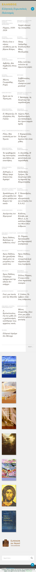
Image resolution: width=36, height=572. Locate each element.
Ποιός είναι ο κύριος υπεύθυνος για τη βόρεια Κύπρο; (10, 45)
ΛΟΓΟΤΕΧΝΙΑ (21, 58)
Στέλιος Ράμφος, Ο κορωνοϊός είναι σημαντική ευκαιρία (25, 279)
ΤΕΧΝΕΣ (4, 330)
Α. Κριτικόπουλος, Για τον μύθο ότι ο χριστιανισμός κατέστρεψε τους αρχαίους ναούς (9, 317)
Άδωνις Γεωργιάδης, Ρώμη (8, 82)
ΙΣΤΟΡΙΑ (19, 22)
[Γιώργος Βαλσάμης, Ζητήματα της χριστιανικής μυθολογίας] (9, 428)
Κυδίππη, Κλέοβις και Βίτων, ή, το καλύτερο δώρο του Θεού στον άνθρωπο (24, 219)
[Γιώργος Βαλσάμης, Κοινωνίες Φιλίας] (9, 377)
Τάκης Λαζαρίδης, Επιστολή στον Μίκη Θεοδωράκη (24, 46)
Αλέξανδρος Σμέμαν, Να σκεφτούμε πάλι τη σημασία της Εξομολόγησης (24, 177)
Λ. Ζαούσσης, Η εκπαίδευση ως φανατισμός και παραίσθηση (24, 157)
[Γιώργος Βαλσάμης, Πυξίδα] (9, 402)
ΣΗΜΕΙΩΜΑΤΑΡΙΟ (7, 23)
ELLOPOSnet (10, 568)
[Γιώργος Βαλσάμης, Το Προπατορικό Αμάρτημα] (9, 454)
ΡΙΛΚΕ (4, 130)
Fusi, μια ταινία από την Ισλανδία (10, 295)
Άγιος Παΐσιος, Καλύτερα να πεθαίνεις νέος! (9, 240)
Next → (30, 346)
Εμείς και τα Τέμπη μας (8, 97)
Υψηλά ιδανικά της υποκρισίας (24, 26)
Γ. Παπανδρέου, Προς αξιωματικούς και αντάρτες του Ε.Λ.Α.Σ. (25, 198)
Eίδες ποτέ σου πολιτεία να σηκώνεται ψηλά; (25, 64)
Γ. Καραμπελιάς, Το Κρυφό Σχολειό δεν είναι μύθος (25, 138)
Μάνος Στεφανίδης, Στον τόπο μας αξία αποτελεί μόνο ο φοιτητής (25, 314)
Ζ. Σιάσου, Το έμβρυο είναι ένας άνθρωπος (24, 296)
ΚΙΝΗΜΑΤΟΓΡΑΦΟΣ (7, 291)
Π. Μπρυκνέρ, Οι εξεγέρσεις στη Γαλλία (10, 116)
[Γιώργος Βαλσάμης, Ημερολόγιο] (9, 480)
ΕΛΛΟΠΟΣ (9, 4)
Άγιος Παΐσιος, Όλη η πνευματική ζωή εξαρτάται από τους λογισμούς (24, 259)
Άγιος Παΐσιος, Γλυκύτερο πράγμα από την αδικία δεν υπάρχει (9, 279)
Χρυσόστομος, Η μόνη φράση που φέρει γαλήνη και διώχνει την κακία (10, 198)
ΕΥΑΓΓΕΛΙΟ (27, 20)
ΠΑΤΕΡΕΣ (10, 190)
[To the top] (32, 564)
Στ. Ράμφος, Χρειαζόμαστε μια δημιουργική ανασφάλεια (24, 240)
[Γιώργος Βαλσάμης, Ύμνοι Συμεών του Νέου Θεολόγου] (9, 506)
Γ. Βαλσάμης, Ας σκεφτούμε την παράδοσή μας (24, 99)
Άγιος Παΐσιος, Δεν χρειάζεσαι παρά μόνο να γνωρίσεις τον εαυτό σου (9, 259)
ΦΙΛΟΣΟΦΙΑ (5, 24)
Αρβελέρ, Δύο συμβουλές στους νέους (9, 65)
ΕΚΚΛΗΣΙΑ (20, 20)
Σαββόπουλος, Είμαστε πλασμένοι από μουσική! (24, 82)
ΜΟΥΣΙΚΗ (20, 75)
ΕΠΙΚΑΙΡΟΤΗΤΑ (6, 20)
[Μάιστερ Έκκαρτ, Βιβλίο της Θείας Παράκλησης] (9, 531)
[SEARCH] (31, 558)
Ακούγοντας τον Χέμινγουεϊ (9, 214)
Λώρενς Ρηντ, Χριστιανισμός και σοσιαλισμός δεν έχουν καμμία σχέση (25, 119)
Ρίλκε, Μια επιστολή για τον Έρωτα (9, 136)
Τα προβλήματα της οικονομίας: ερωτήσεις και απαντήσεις (9, 157)
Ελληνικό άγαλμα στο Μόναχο (10, 334)
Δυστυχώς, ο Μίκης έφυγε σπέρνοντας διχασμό (8, 175)
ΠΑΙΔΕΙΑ (4, 22)
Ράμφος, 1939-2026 (9, 29)
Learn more (29, 571)
